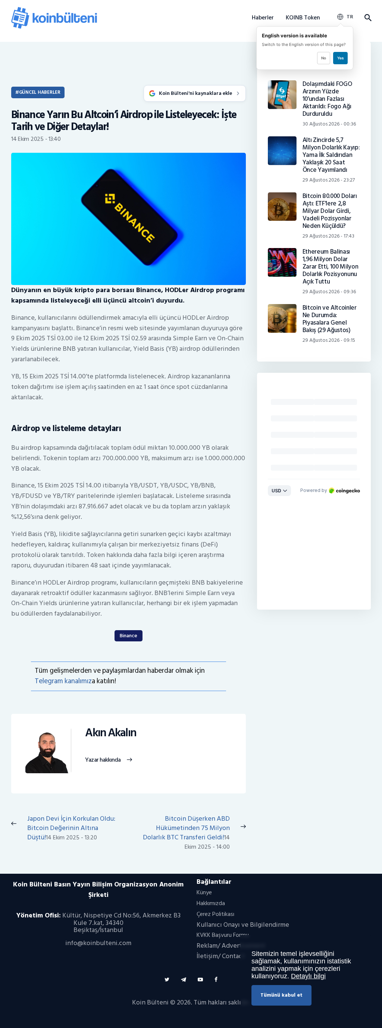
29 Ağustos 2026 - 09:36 (329, 291)
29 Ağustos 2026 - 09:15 (329, 340)
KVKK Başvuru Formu (223, 935)
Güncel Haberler (39, 92)
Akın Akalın (110, 733)
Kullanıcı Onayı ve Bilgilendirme (243, 924)
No (323, 58)
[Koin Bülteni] (54, 9)
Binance (128, 635)
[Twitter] (167, 980)
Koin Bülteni (150, 1002)
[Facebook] (216, 980)
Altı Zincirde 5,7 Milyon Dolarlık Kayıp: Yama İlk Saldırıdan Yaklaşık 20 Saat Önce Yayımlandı (331, 155)
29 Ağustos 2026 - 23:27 (329, 180)
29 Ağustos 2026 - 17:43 (328, 236)
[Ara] (368, 18)
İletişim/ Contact (221, 956)
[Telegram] (183, 980)
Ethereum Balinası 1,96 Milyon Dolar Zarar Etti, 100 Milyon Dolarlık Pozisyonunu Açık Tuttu (330, 266)
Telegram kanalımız (63, 681)
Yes (340, 58)
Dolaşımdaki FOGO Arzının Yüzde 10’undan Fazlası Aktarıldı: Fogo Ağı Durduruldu (327, 99)
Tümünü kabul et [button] (281, 995)
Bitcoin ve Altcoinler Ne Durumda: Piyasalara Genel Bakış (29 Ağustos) (330, 319)
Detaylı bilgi (308, 976)
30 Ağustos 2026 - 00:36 (329, 124)
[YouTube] (200, 980)
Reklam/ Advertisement (231, 945)
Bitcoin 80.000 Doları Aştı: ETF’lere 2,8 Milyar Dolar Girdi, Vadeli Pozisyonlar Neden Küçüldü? (330, 211)
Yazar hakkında (102, 760)
